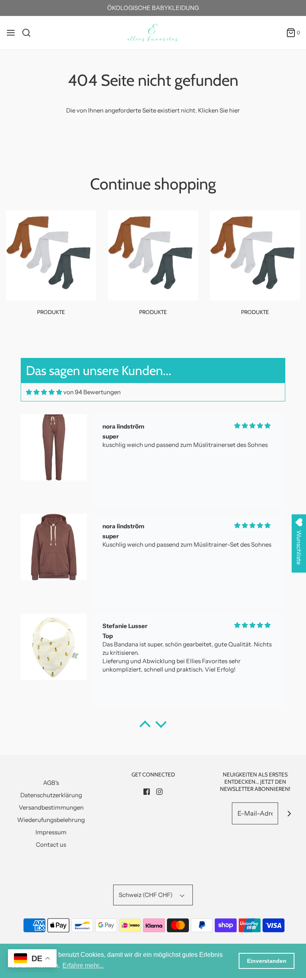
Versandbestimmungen (51, 807)
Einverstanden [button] (266, 961)
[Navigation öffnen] (11, 32)
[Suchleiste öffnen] (29, 32)
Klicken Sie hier (219, 110)
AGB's (51, 782)
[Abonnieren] (289, 813)
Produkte (51, 312)
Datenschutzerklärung (51, 795)
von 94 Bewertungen (92, 392)
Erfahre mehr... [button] (83, 965)
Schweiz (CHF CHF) (146, 895)
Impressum (51, 832)
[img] (44, 392)
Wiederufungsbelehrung (51, 820)
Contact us (51, 844)
